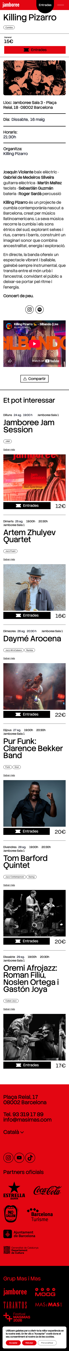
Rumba (29, 650)
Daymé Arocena (32, 638)
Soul (17, 767)
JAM (7, 441)
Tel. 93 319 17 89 (23, 1114)
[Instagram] (8, 1158)
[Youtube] (19, 1158)
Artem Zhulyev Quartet (29, 536)
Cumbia (9, 27)
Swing (31, 877)
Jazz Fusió (10, 551)
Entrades (39, 49)
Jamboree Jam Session (28, 426)
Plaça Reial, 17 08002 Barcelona (25, 1100)
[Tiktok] (30, 1158)
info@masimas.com (27, 1119)
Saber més (9, 449)
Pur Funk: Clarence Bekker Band (33, 748)
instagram (29, 309)
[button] (60, 5)
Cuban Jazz (11, 1001)
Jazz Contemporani (14, 877)
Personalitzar (47, 1342)
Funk (7, 767)
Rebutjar (29, 1342)
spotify (40, 309)
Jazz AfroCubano (13, 650)
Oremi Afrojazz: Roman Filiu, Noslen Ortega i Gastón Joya (31, 978)
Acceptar (13, 1342)
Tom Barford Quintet (25, 861)
